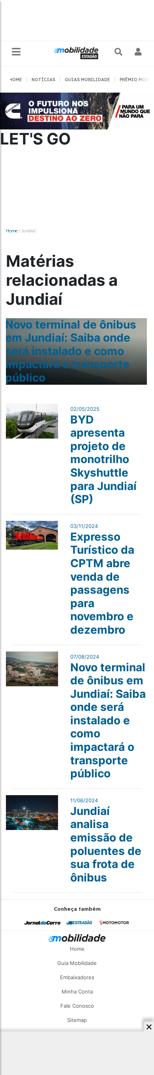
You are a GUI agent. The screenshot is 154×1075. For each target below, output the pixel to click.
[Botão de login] (138, 51)
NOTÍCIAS (43, 79)
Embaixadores (77, 977)
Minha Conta (77, 991)
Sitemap (77, 1020)
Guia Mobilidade (77, 963)
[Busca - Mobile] (119, 51)
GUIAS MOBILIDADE (87, 79)
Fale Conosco (77, 1006)
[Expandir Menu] (16, 52)
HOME (15, 79)
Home (11, 231)
